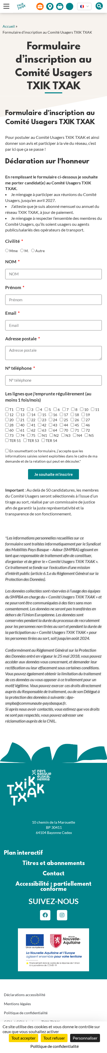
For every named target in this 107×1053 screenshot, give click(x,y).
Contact (53, 874)
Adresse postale (21, 338)
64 (55, 430)
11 (97, 409)
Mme (13, 251)
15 (44, 414)
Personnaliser (85, 1037)
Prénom (13, 287)
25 (66, 420)
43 (55, 425)
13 (22, 414)
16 (55, 414)
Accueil (9, 26)
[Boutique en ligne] (59, 6)
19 (88, 414)
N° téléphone (18, 368)
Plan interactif (23, 853)
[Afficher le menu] (6, 6)
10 (86, 409)
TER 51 (15, 440)
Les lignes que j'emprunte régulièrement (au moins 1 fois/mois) (48, 397)
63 (44, 430)
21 (22, 420)
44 (66, 425)
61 (22, 430)
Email (11, 313)
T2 (22, 409)
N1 (44, 435)
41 (33, 425)
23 (44, 420)
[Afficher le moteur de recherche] (99, 6)
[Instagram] (62, 915)
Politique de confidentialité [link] (54, 1046)
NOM (11, 261)
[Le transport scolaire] (40, 6)
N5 (91, 435)
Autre (40, 251)
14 (33, 414)
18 (77, 414)
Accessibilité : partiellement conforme (53, 887)
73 (11, 435)
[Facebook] (45, 915)
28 (11, 425)
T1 (11, 409)
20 (11, 420)
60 (11, 430)
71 (77, 430)
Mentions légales (17, 1004)
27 (88, 420)
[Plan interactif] (50, 6)
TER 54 (51, 440)
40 (22, 425)
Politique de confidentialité (26, 1013)
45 (77, 425)
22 (33, 420)
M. (26, 251)
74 (22, 435)
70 (66, 430)
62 (33, 430)
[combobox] (84, 6)
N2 (56, 435)
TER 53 (33, 440)
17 (66, 414)
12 (11, 414)
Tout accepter (23, 1037)
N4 (79, 435)
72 (88, 430)
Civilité (13, 241)
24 (55, 420)
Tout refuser (54, 1037)
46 (88, 425)
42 (44, 425)
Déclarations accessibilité (24, 994)
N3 (67, 435)
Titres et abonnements (53, 863)
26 (77, 420)
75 (33, 435)
